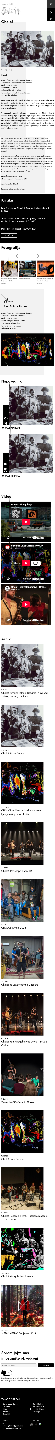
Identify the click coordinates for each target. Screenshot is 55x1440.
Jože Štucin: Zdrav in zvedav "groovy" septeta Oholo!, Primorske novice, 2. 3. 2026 (23, 220)
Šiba (7, 176)
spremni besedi (11, 113)
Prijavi (46, 1365)
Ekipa (5, 1409)
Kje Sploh (6, 1406)
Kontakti (6, 1414)
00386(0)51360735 (13, 1428)
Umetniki (6, 1411)
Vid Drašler (5, 95)
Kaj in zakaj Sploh (10, 1404)
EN (51, 19)
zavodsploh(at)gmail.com (13, 1426)
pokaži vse (9, 235)
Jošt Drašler (6, 90)
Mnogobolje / (10, 179)
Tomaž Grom (6, 93)
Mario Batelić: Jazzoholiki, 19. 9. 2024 (18, 228)
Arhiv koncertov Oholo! (9, 184)
